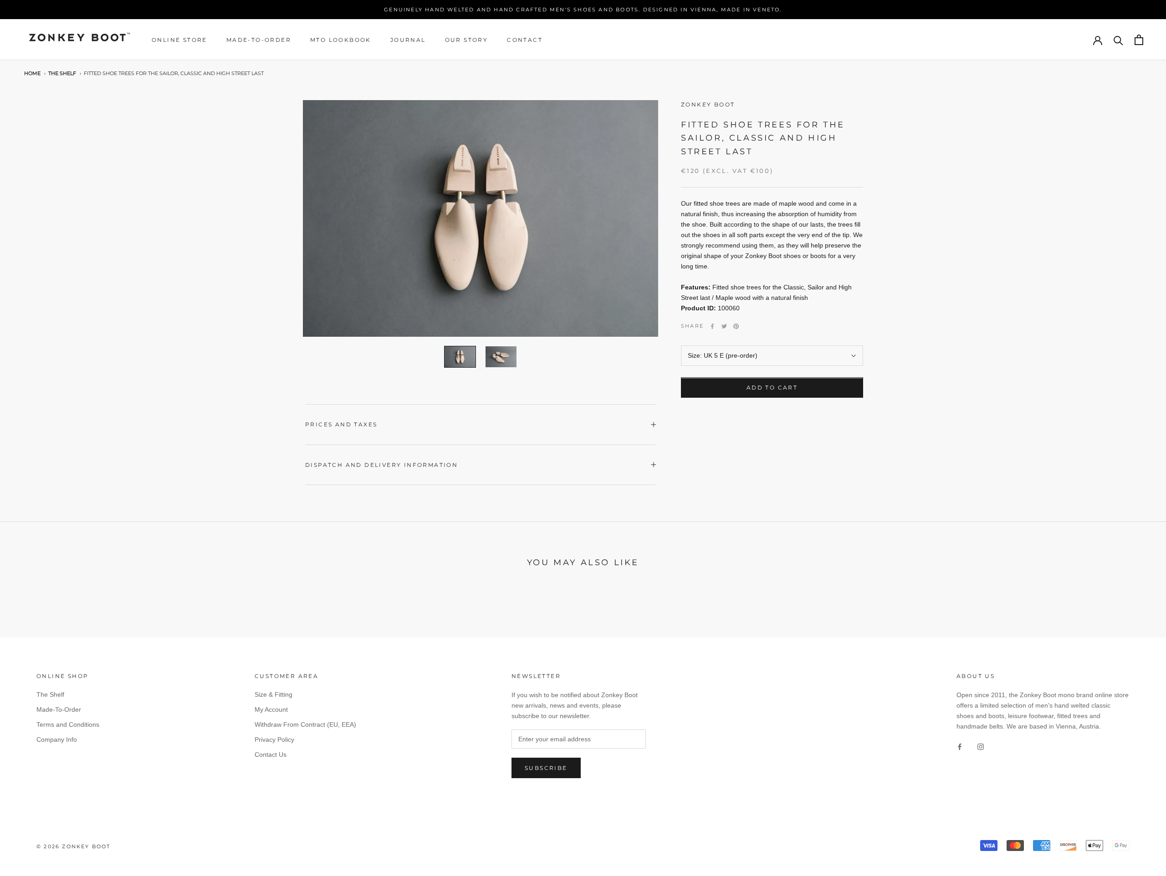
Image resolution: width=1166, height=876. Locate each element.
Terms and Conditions (67, 724)
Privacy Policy (274, 739)
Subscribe (546, 768)
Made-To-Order (258, 39)
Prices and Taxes (341, 424)
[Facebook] (712, 326)
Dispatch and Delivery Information (381, 464)
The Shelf (62, 73)
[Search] (1118, 40)
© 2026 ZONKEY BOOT (73, 846)
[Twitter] (724, 326)
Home (32, 73)
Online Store (179, 39)
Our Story (466, 39)
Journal (408, 39)
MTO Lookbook (340, 39)
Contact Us (270, 754)
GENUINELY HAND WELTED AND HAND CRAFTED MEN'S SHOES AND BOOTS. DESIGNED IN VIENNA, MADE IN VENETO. (583, 9)
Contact (524, 39)
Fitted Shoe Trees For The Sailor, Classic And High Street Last (174, 73)
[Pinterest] (736, 326)
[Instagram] (980, 746)
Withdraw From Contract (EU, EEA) (305, 724)
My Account (271, 709)
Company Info (56, 739)
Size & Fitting (273, 694)
